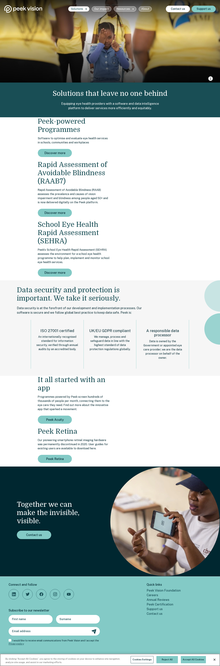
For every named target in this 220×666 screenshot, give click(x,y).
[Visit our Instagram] (55, 594)
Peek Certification (160, 604)
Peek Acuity (55, 419)
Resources (123, 8)
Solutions (77, 8)
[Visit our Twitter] (27, 594)
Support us (204, 8)
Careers (152, 595)
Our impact (101, 8)
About (145, 8)
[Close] (214, 659)
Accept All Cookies (193, 659)
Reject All (167, 659)
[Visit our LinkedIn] (14, 594)
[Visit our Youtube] (69, 594)
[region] (110, 660)
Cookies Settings (142, 659)
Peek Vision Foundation (164, 590)
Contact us (178, 8)
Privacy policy (16, 643)
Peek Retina (55, 459)
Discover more (54, 153)
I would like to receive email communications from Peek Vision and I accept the (54, 642)
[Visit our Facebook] (41, 594)
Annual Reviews (158, 600)
